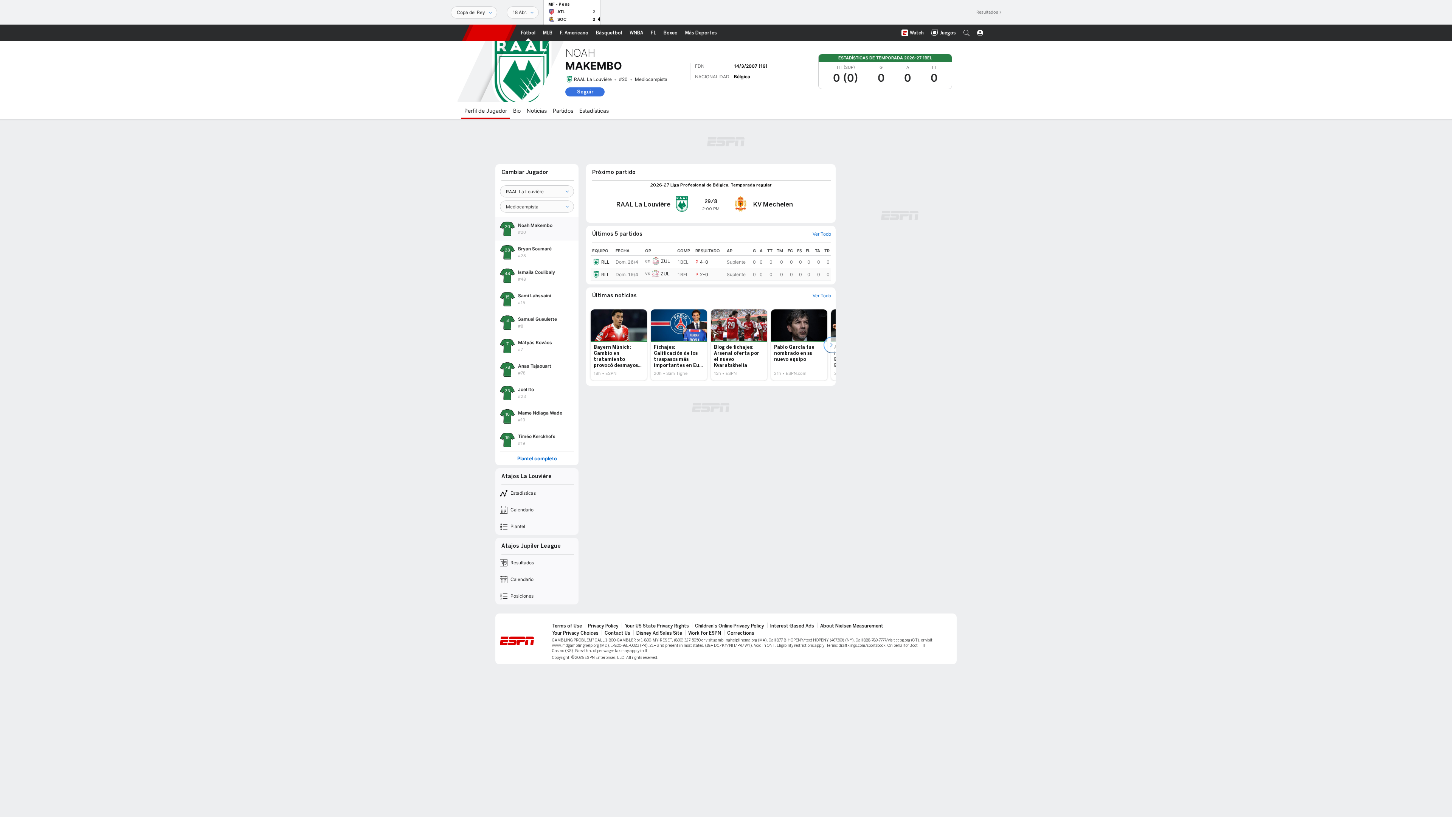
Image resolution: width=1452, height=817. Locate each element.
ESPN (489, 33)
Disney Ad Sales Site (659, 633)
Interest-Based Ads (792, 626)
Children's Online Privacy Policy (729, 626)
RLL (605, 262)
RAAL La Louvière (593, 79)
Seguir (585, 92)
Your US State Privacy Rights (657, 626)
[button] (966, 33)
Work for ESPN (704, 633)
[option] (619, 345)
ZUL (665, 261)
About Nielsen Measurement (851, 626)
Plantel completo (537, 458)
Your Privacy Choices (575, 633)
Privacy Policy (603, 626)
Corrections (740, 633)
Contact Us (617, 633)
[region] (711, 263)
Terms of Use (567, 626)
